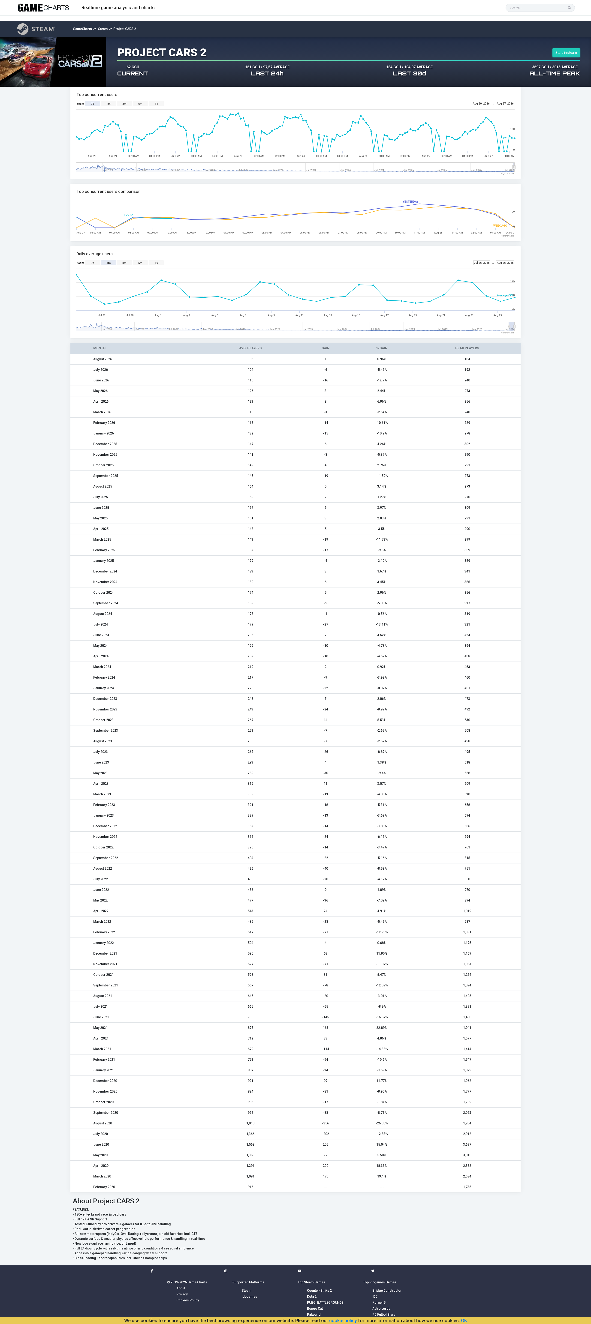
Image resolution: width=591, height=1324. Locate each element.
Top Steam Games (311, 1282)
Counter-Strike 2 (319, 1290)
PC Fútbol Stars (383, 1314)
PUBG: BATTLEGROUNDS (325, 1302)
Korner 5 (379, 1302)
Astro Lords (381, 1308)
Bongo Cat (315, 1308)
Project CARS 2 (124, 29)
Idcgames (249, 1296)
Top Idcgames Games (379, 1282)
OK (464, 1320)
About (180, 1288)
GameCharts (82, 29)
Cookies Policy (187, 1300)
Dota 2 (312, 1296)
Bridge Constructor (387, 1290)
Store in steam (566, 52)
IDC (374, 1296)
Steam (103, 29)
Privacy (182, 1294)
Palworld (314, 1314)
